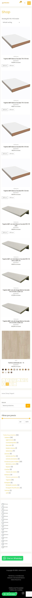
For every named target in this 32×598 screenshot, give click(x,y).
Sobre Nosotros (16, 580)
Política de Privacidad (16, 588)
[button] (9, 594)
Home (3, 393)
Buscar (4, 402)
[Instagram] (23, 593)
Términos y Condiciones (16, 576)
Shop (7, 393)
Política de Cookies (16, 590)
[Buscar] (28, 406)
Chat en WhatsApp (14, 558)
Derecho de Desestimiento (16, 578)
